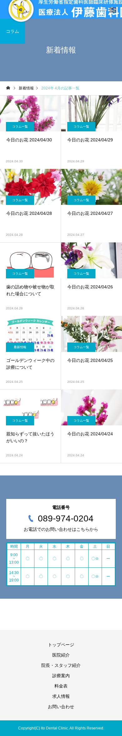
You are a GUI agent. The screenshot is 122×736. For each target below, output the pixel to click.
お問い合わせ (61, 706)
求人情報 (61, 696)
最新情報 (20, 347)
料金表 (61, 685)
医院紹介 (61, 654)
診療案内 (61, 675)
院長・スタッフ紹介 (61, 665)
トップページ (61, 644)
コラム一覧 (20, 126)
